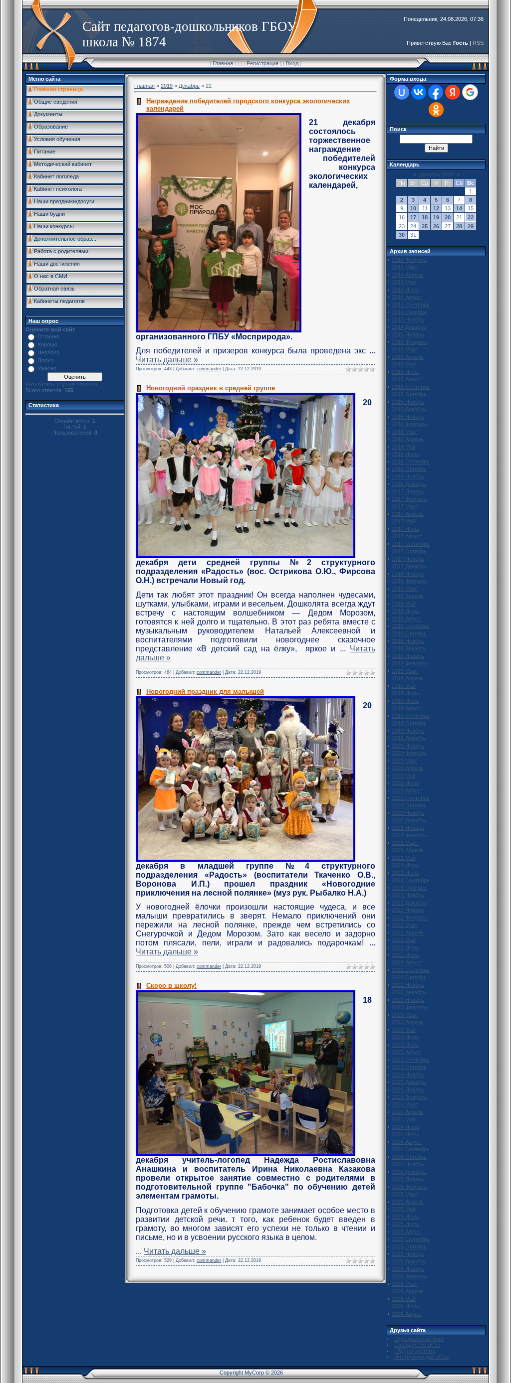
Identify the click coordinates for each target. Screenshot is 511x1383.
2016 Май (404, 447)
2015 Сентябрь (411, 387)
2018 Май (404, 604)
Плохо (45, 360)
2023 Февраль (409, 1007)
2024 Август (407, 1142)
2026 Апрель (408, 1291)
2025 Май (404, 1209)
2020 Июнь (405, 783)
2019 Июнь (405, 693)
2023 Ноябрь (408, 1074)
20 (448, 217)
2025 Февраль (409, 1187)
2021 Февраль (409, 835)
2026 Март (405, 1284)
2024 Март (405, 1104)
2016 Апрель (408, 439)
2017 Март (405, 506)
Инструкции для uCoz (421, 1357)
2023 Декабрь (409, 1082)
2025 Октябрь (409, 1246)
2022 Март (405, 925)
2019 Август (407, 708)
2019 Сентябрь (411, 716)
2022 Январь (408, 910)
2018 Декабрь (409, 648)
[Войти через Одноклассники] (436, 109)
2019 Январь (408, 656)
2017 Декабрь (409, 566)
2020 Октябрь (409, 805)
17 (413, 217)
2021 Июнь (405, 865)
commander (209, 368)
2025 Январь (408, 1179)
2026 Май (404, 1299)
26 (436, 226)
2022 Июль (405, 955)
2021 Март (405, 843)
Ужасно (46, 368)
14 (459, 208)
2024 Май (404, 1119)
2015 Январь (408, 334)
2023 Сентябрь (411, 1060)
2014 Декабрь (409, 327)
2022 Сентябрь (411, 970)
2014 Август (407, 297)
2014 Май (404, 282)
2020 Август (407, 790)
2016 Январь (408, 417)
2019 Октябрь (409, 723)
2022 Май (404, 940)
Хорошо (47, 344)
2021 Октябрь (409, 888)
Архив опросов (78, 384)
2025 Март (405, 1194)
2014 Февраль (409, 260)
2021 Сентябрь (411, 880)
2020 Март (405, 761)
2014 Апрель (408, 275)
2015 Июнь (405, 372)
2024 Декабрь (409, 1172)
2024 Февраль (409, 1097)
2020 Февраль (409, 753)
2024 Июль (405, 1134)
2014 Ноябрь (408, 319)
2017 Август (407, 536)
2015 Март (405, 349)
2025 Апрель (408, 1202)
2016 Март (405, 432)
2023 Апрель (408, 1022)
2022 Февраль (409, 918)
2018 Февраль (409, 581)
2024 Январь (408, 1089)
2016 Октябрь (409, 469)
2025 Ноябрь (408, 1254)
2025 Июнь (405, 1217)
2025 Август (407, 1231)
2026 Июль (405, 1306)
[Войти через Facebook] (435, 92)
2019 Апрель (408, 678)
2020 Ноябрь (408, 813)
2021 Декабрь (409, 903)
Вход (292, 63)
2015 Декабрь (409, 409)
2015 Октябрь (409, 394)
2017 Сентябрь (411, 544)
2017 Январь (408, 491)
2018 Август (407, 618)
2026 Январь (408, 1269)
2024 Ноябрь (408, 1164)
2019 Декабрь (409, 738)
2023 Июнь (405, 1037)
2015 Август (407, 379)
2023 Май (404, 1030)
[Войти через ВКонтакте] (418, 92)
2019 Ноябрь (408, 731)
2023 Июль (405, 1045)
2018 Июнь (405, 611)
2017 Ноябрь (408, 559)
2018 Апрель (408, 596)
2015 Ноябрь (408, 402)
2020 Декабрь (409, 820)
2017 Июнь (405, 529)
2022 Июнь (405, 947)
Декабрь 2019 (436, 174)
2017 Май (404, 521)
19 (436, 217)
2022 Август (407, 962)
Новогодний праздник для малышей (205, 691)
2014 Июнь (405, 290)
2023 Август (407, 1052)
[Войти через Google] (470, 92)
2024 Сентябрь (411, 1149)
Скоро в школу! (171, 985)
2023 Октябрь (409, 1067)
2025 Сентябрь (411, 1239)
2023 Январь (408, 1000)
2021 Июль (405, 873)
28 (459, 226)
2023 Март (405, 1015)
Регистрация (262, 63)
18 (425, 217)
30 (402, 235)
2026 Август (407, 1314)
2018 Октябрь (409, 633)
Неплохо (48, 352)
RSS (478, 43)
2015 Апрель (408, 357)
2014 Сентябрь (411, 304)
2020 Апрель (408, 768)
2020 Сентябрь (411, 798)
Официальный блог (419, 1339)
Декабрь (189, 86)
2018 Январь (408, 574)
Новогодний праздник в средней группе (210, 388)
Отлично (48, 336)
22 (471, 217)
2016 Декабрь (409, 484)
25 (425, 226)
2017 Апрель (408, 514)
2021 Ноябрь (408, 895)
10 (413, 208)
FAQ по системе (415, 1351)
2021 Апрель (408, 850)
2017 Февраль (409, 499)
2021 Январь (408, 828)
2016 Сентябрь (411, 461)
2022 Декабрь (409, 992)
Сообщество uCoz (417, 1345)
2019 (167, 86)
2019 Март (405, 671)
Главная (223, 63)
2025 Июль (405, 1224)
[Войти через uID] (401, 92)
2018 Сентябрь (411, 626)
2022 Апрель (408, 932)
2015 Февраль (409, 342)
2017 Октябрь (409, 551)
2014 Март (405, 267)
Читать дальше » (167, 359)
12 (436, 208)
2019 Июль (405, 701)
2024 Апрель (408, 1112)
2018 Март (405, 589)
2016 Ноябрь (408, 476)
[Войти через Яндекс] (452, 92)
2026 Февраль (409, 1276)
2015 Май (404, 364)
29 (471, 226)
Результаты (40, 384)
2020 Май (404, 775)
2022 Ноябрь (408, 985)
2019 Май (404, 686)
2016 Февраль (409, 424)
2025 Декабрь (409, 1261)
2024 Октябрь (409, 1157)
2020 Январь (408, 746)
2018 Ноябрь (408, 641)
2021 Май (404, 858)
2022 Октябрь (409, 977)
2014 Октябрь (409, 312)
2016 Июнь (405, 454)
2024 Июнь (405, 1127)
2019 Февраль (409, 663)
